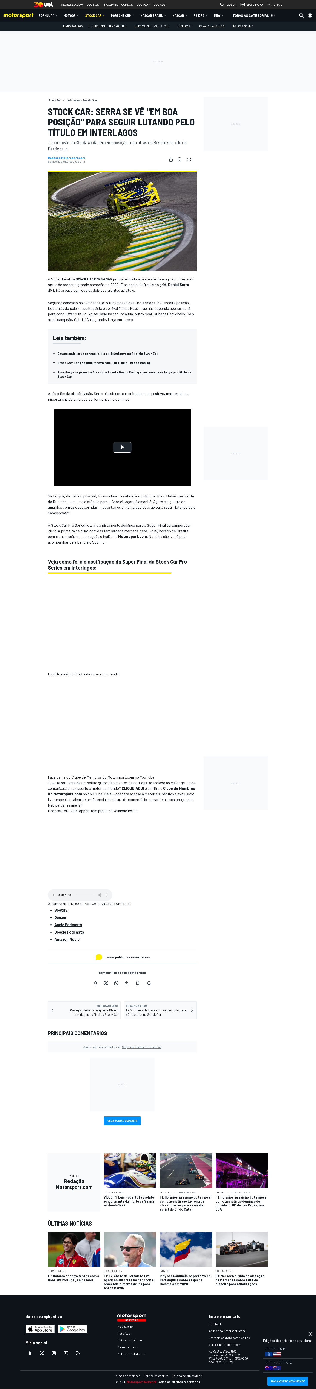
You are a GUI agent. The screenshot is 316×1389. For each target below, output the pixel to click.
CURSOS (127, 4)
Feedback (215, 1324)
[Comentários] (190, 159)
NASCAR (178, 15)
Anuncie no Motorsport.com (227, 1331)
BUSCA (231, 4)
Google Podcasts (69, 932)
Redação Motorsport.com (66, 157)
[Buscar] (301, 15)
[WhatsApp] (116, 983)
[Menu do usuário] (310, 15)
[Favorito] (179, 159)
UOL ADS (159, 4)
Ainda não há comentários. (122, 1047)
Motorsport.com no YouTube (108, 26)
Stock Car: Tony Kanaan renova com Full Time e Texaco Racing (103, 363)
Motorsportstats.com (131, 1354)
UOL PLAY (143, 4)
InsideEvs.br (125, 1326)
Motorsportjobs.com (130, 1340)
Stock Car (93, 15)
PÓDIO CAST (184, 26)
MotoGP (70, 15)
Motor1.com (124, 1333)
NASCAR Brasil (151, 15)
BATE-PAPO (255, 4)
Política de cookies (156, 1376)
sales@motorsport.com (224, 1344)
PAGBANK (111, 4)
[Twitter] (106, 983)
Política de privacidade (187, 1376)
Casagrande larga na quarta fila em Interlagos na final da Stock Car (107, 353)
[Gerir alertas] (149, 983)
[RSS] (78, 1353)
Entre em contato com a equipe (229, 1337)
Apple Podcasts (68, 924)
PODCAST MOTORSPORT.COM (152, 26)
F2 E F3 (198, 15)
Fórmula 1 (46, 15)
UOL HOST (94, 4)
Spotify (60, 910)
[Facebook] (95, 983)
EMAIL (277, 4)
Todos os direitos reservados (178, 1382)
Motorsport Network (141, 1382)
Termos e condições (127, 1376)
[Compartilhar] (171, 159)
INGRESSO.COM (72, 4)
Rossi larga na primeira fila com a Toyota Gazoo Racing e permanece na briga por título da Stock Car (124, 374)
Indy (217, 15)
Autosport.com (127, 1347)
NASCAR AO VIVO (243, 26)
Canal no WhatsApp (212, 26)
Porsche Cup (121, 15)
